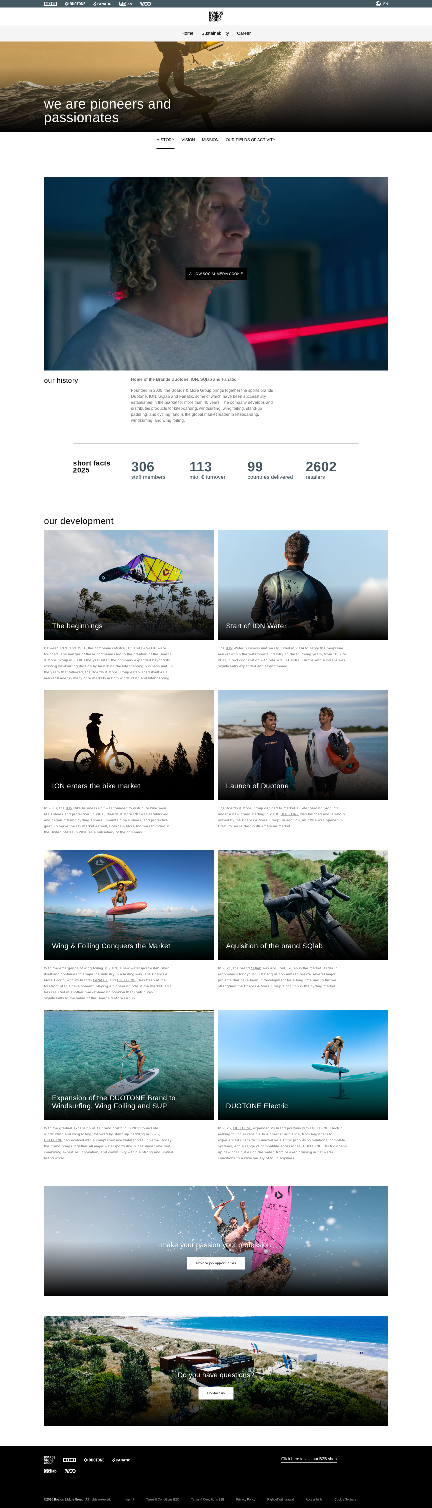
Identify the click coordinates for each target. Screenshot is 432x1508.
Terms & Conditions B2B (207, 1499)
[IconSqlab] (125, 4)
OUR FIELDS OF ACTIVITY (251, 140)
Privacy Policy (245, 1499)
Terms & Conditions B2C (162, 1499)
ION (229, 648)
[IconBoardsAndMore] (216, 17)
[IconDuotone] (75, 4)
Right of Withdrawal (280, 1499)
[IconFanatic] (102, 4)
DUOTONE (289, 814)
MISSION (210, 140)
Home (188, 33)
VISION (188, 140)
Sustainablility (215, 33)
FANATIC (100, 980)
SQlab (256, 968)
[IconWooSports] (145, 4)
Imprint (129, 1499)
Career (244, 33)
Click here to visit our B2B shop (309, 1459)
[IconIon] (50, 4)
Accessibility (314, 1499)
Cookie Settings (345, 1499)
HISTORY (165, 140)
